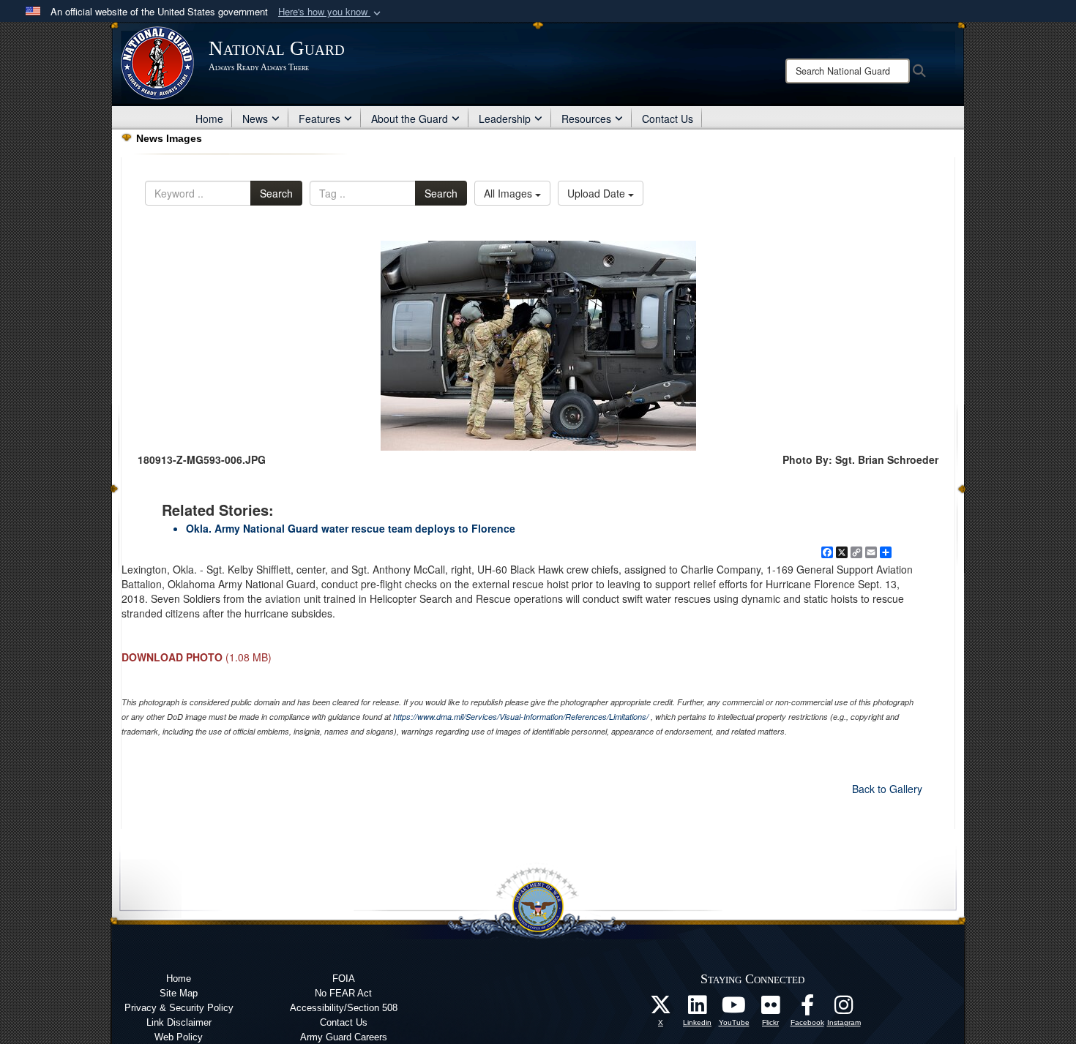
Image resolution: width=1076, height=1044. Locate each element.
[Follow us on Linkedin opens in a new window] (697, 1009)
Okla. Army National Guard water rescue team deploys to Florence (350, 528)
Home (209, 118)
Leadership (505, 118)
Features (319, 118)
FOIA (343, 978)
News (255, 118)
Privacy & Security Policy (178, 1007)
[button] (331, 12)
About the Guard (409, 118)
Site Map (179, 993)
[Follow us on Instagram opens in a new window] (844, 1009)
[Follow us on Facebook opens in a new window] (807, 1009)
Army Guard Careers (343, 1037)
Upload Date (597, 193)
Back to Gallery (887, 788)
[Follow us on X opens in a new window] (661, 1009)
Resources (586, 118)
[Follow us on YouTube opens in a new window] (734, 1009)
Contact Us (667, 118)
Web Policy (178, 1037)
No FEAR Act (343, 993)
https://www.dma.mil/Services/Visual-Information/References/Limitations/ (521, 716)
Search (276, 193)
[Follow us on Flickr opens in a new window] (770, 1009)
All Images (509, 193)
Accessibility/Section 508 (343, 1007)
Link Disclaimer (179, 1022)
